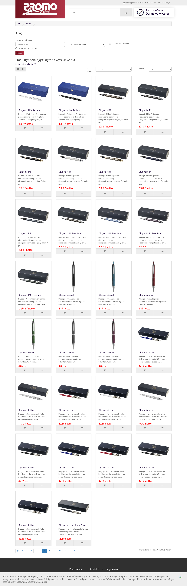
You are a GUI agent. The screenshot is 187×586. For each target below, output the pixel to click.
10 (49, 551)
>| (74, 551)
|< (18, 551)
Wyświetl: (141, 68)
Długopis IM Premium (69, 233)
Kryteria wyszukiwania (23, 40)
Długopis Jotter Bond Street (73, 525)
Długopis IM (104, 110)
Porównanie (76, 569)
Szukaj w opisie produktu (27, 48)
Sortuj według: (88, 69)
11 (55, 551)
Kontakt (94, 569)
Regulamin (112, 569)
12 (60, 551)
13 (65, 551)
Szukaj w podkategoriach (121, 43)
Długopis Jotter (146, 352)
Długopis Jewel (66, 294)
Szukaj (28, 24)
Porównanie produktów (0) (25, 64)
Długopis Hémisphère (29, 110)
